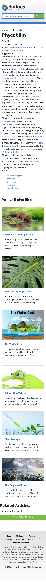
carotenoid (33, 69)
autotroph (20, 56)
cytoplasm (38, 142)
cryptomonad (8, 121)
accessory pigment (24, 47)
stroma (39, 136)
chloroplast (12, 139)
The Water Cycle (14, 344)
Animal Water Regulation (19, 235)
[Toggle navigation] (40, 7)
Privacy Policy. (32, 562)
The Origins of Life (15, 485)
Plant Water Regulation (18, 292)
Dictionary (6, 29)
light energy (11, 146)
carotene (11, 185)
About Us (20, 539)
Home (8, 536)
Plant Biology (12, 439)
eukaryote (38, 133)
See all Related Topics (22, 517)
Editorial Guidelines (21, 542)
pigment (34, 56)
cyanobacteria (17, 50)
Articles (32, 536)
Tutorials (8, 539)
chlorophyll (19, 69)
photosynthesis (11, 152)
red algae (27, 118)
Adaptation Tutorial (16, 393)
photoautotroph (9, 78)
